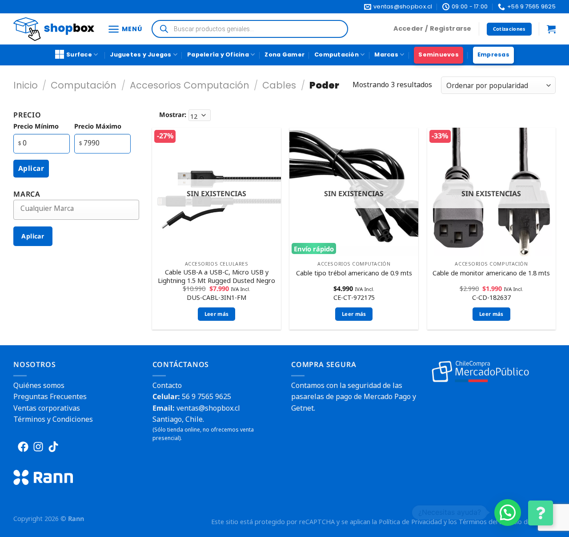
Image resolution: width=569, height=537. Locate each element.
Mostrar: (172, 114)
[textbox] (82, 208)
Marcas (386, 54)
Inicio (25, 85)
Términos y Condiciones (53, 419)
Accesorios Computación (189, 85)
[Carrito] (551, 29)
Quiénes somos (38, 385)
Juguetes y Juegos (140, 54)
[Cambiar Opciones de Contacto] (540, 513)
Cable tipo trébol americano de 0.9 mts (354, 273)
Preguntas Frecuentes (50, 396)
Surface (79, 54)
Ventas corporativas (46, 408)
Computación (336, 54)
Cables (279, 85)
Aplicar (31, 168)
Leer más (216, 314)
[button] (507, 512)
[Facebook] (23, 446)
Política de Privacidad (410, 521)
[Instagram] (38, 446)
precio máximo (97, 126)
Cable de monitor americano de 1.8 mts (491, 273)
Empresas (493, 54)
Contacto (167, 385)
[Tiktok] (53, 446)
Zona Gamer (284, 54)
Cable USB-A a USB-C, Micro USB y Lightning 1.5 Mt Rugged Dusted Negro (216, 276)
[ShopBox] (53, 29)
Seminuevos (438, 54)
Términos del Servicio (490, 521)
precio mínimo (36, 126)
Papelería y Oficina (218, 54)
